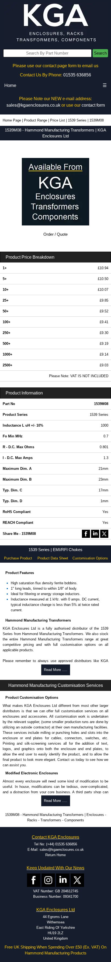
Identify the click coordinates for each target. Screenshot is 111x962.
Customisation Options (90, 558)
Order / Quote (55, 234)
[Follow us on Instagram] (48, 880)
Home (10, 85)
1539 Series (77, 120)
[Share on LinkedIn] (95, 533)
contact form (93, 105)
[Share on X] (104, 533)
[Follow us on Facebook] (33, 880)
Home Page (12, 120)
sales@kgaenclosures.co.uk (33, 105)
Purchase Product (18, 558)
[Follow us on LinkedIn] (63, 880)
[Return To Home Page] (55, 23)
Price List (57, 120)
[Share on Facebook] (86, 533)
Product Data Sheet (52, 558)
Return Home (55, 855)
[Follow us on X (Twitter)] (77, 880)
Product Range (35, 120)
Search (100, 53)
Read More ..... (55, 670)
